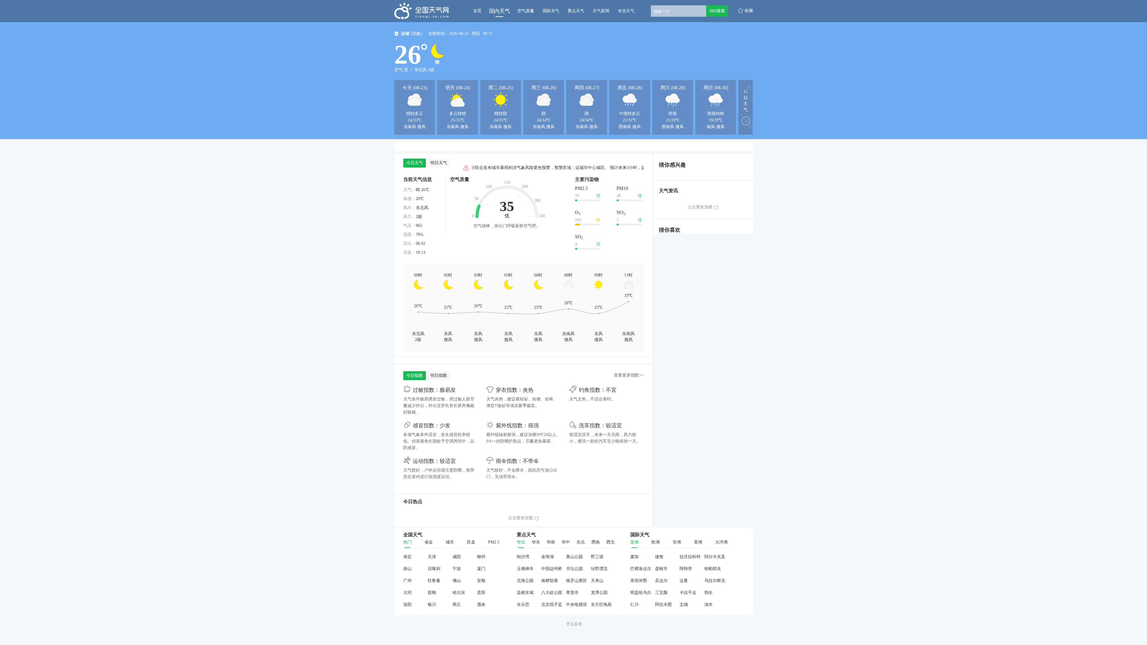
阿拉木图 (663, 604)
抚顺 (432, 592)
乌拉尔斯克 (714, 580)
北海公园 (525, 580)
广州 (407, 580)
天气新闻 (601, 11)
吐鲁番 (434, 580)
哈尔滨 (459, 592)
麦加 (634, 557)
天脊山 (597, 580)
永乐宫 (523, 604)
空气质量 (525, 11)
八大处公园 (551, 592)
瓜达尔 (661, 580)
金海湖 (547, 557)
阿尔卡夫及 (714, 557)
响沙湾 (523, 557)
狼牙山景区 (576, 580)
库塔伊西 (638, 580)
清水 (708, 604)
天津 (432, 557)
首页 (477, 11)
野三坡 (597, 557)
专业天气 (626, 11)
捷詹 (659, 557)
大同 (407, 592)
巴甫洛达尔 (640, 568)
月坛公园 (574, 568)
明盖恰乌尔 (640, 592)
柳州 (481, 557)
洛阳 (407, 604)
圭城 (684, 604)
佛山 (457, 580)
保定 (407, 557)
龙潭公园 (599, 592)
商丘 (457, 604)
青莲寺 (572, 592)
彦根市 (661, 568)
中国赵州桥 (551, 568)
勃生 (708, 592)
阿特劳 (686, 568)
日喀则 (434, 568)
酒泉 (481, 604)
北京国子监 (551, 604)
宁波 (457, 568)
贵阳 (481, 592)
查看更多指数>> (629, 375)
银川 (432, 604)
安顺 (481, 580)
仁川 (634, 604)
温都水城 (525, 592)
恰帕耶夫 (712, 568)
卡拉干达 (688, 592)
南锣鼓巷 (549, 580)
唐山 (407, 568)
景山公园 (574, 557)
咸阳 (457, 557)
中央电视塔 (576, 604)
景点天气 (576, 11)
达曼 (684, 580)
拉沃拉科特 (690, 557)
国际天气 (550, 11)
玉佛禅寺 (525, 568)
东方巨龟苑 (601, 604)
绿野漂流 (599, 568)
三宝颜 (661, 592)
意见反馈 (574, 624)
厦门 (481, 568)
